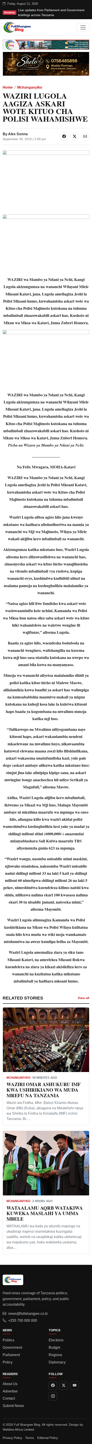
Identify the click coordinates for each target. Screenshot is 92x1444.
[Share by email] (85, 136)
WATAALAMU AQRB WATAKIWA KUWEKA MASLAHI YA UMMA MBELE (44, 1213)
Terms (29, 1438)
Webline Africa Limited (18, 1429)
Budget (54, 1347)
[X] (63, 1385)
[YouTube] (74, 1385)
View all (83, 998)
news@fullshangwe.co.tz (28, 1313)
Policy (8, 1362)
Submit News (13, 1406)
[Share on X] (74, 136)
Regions (55, 1355)
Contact (9, 1398)
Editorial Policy (47, 1438)
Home (8, 87)
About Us (10, 1384)
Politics (8, 1340)
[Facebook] (53, 1385)
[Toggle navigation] (83, 27)
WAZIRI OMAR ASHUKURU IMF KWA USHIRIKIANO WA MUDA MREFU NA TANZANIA (43, 1090)
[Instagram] (53, 1396)
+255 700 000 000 (22, 1320)
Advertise (10, 1391)
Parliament (11, 1355)
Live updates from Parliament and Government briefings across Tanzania (51, 12)
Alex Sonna (18, 134)
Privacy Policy (12, 1438)
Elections (56, 1340)
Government (12, 1347)
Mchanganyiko (29, 87)
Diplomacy (57, 1362)
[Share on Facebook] (64, 136)
